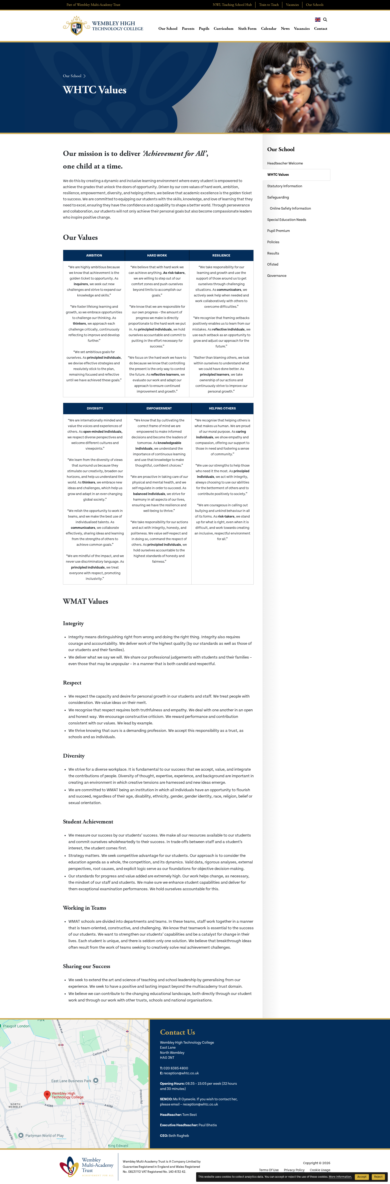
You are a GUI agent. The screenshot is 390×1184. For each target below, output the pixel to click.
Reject (378, 1177)
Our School (167, 28)
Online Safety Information (290, 208)
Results (273, 253)
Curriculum (224, 28)
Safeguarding (278, 197)
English (317, 20)
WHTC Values (278, 175)
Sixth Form (247, 28)
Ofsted (272, 264)
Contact (320, 28)
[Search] (325, 20)
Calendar (268, 28)
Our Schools (314, 4)
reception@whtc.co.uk (181, 1073)
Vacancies (292, 4)
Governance (276, 276)
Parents (188, 28)
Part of (93, 4)
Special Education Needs (286, 220)
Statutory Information (284, 186)
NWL (232, 4)
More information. (340, 1177)
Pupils (204, 28)
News (285, 28)
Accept (362, 1177)
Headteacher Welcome (285, 163)
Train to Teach (269, 4)
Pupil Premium (278, 231)
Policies (273, 242)
